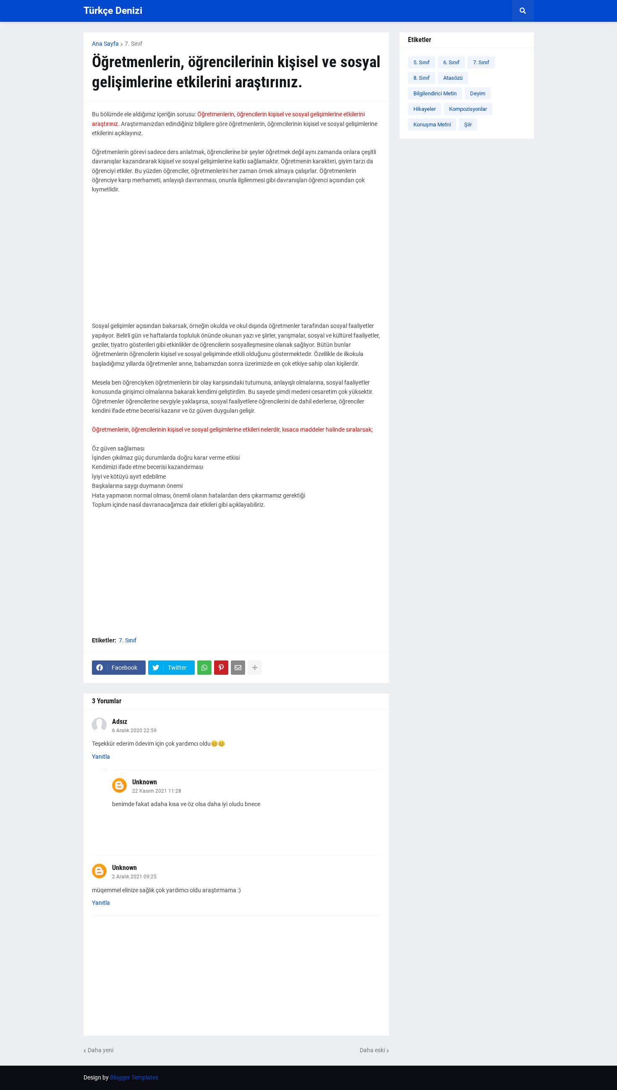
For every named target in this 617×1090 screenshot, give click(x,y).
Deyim (477, 93)
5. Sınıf (421, 62)
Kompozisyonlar (468, 109)
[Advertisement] (236, 262)
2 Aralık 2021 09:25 (134, 877)
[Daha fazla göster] (255, 667)
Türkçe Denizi (113, 10)
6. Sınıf (451, 62)
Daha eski (372, 1050)
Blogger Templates (134, 1077)
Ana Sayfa (105, 44)
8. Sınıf (421, 78)
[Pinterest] (221, 667)
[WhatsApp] (204, 667)
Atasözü (453, 78)
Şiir (468, 124)
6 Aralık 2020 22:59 (134, 731)
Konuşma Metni (432, 124)
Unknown (144, 782)
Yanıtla (101, 756)
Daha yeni (100, 1050)
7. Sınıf (133, 44)
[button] (523, 11)
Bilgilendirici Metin (435, 93)
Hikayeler (424, 109)
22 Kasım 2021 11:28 (156, 791)
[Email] (238, 667)
